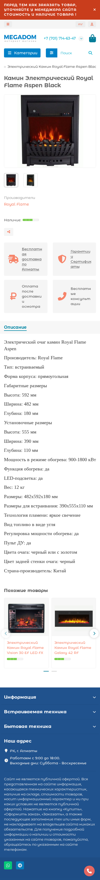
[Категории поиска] (51, 52)
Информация (20, 697)
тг (80, 24)
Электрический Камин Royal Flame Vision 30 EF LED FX (25, 647)
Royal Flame (16, 204)
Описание (15, 327)
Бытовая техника (27, 726)
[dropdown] (8, 24)
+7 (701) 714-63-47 (60, 38)
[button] (5, 633)
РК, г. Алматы (23, 751)
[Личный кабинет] (92, 24)
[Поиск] (90, 53)
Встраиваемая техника (35, 711)
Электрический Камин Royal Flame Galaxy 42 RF (72, 647)
